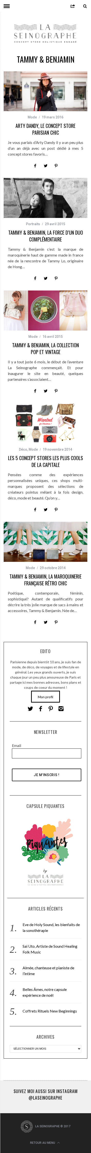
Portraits (33, 224)
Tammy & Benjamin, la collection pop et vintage (45, 348)
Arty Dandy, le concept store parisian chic (45, 129)
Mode (32, 117)
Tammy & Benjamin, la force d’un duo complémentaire (45, 236)
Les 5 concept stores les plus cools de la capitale (45, 461)
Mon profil (45, 697)
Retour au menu (43, 1143)
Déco (23, 449)
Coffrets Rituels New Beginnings (50, 1011)
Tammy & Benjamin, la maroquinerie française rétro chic (45, 580)
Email (16, 745)
